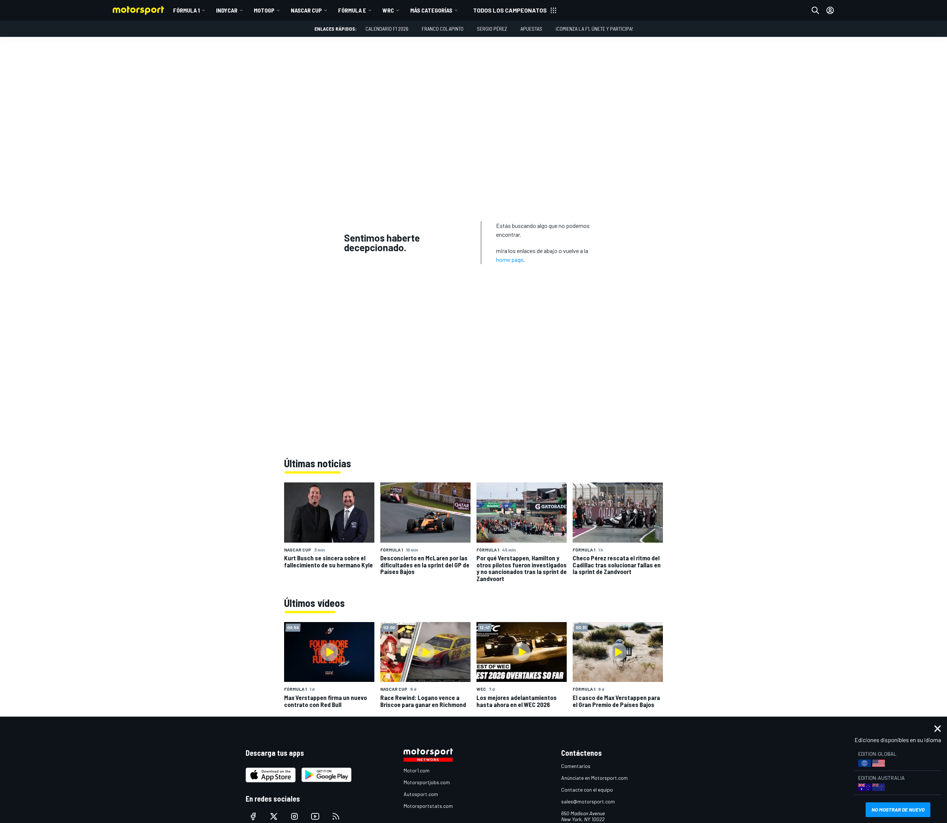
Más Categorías (431, 10)
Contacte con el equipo (587, 789)
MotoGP (264, 10)
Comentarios (575, 766)
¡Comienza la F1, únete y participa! (594, 28)
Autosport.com (421, 794)
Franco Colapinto (443, 28)
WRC (388, 10)
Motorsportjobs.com (427, 782)
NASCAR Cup (306, 10)
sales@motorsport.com (588, 801)
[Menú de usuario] (830, 10)
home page (509, 259)
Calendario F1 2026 (386, 28)
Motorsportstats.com (428, 806)
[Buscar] (815, 10)
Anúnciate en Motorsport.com (594, 778)
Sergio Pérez (492, 28)
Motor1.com (416, 770)
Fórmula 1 (186, 10)
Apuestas (531, 28)
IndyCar (226, 10)
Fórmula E (352, 10)
